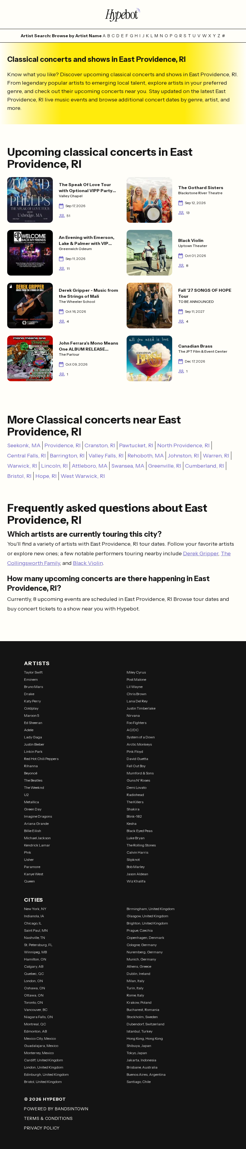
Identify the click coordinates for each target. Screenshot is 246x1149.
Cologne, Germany (142, 944)
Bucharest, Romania (143, 1009)
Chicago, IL (33, 923)
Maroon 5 (31, 715)
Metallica (31, 802)
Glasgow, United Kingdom (147, 916)
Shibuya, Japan (139, 1045)
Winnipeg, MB (35, 952)
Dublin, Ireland (138, 973)
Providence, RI (62, 445)
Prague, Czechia (140, 930)
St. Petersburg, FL (38, 944)
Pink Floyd (135, 751)
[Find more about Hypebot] (123, 14)
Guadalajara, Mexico (41, 1045)
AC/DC (133, 730)
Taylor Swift (33, 672)
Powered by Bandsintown (56, 1108)
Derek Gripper (200, 553)
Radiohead (135, 794)
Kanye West (33, 874)
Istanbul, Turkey (139, 1031)
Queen (29, 881)
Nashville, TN (34, 937)
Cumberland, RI (204, 466)
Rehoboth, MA (146, 455)
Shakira (133, 809)
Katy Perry (32, 701)
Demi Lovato (136, 787)
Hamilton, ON (35, 959)
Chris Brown (136, 694)
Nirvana (133, 715)
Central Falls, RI (26, 455)
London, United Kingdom (43, 1067)
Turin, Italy (135, 988)
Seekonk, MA (23, 445)
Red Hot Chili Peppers (41, 758)
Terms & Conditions (48, 1118)
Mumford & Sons (140, 773)
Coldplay (31, 708)
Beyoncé (30, 773)
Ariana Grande (36, 823)
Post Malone (136, 679)
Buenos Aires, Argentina (146, 1074)
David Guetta (137, 758)
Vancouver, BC (35, 1009)
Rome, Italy (135, 995)
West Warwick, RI (83, 476)
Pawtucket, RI (136, 445)
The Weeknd (34, 787)
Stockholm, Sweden (142, 1017)
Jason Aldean (137, 874)
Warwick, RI (22, 466)
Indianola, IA (34, 916)
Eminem (31, 679)
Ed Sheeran (33, 722)
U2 (26, 794)
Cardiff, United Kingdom (43, 1060)
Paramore (32, 866)
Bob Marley (136, 866)
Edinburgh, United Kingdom (46, 1074)
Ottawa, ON (34, 995)
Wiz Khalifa (136, 881)
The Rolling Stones (141, 845)
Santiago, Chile (139, 1081)
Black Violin (88, 563)
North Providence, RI (183, 445)
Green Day (32, 809)
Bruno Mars (33, 686)
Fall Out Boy (136, 766)
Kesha (131, 823)
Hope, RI (46, 476)
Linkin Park (33, 751)
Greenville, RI (164, 466)
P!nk (27, 852)
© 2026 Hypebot (45, 1099)
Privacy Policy (42, 1128)
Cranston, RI (100, 445)
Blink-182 (134, 816)
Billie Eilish (32, 830)
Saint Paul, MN (36, 930)
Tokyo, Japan (137, 1053)
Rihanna (31, 766)
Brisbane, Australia (142, 1067)
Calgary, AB (33, 966)
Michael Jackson (37, 838)
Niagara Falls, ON (38, 1017)
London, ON (33, 981)
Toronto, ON (33, 1002)
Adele (28, 730)
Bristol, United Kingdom (43, 1081)
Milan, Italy (135, 981)
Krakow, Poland (139, 1002)
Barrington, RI (67, 455)
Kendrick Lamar (37, 845)
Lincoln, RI (54, 466)
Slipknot (133, 859)
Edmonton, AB (35, 1031)
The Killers (135, 802)
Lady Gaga (33, 737)
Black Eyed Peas (139, 830)
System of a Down (141, 737)
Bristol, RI (19, 476)
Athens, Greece (139, 966)
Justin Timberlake (141, 708)
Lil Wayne (134, 686)
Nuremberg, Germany (145, 952)
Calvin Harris (137, 852)
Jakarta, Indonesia (141, 1060)
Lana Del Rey (137, 701)
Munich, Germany (141, 959)
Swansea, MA (127, 466)
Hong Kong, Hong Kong (145, 1038)
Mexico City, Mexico (40, 1038)
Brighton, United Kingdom (147, 923)
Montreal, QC (35, 1024)
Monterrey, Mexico (39, 1053)
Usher (29, 859)
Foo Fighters (136, 722)
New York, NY (35, 908)
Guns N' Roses (138, 780)
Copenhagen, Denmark (145, 937)
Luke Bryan (136, 838)
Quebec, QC (34, 973)
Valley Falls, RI (106, 455)
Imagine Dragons (38, 816)
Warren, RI (216, 455)
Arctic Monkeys (139, 744)
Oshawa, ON (34, 988)
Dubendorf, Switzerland (145, 1024)
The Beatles (33, 780)
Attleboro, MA (89, 466)
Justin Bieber (34, 744)
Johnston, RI (183, 455)
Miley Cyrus (136, 672)
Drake (29, 694)
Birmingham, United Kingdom (151, 908)
